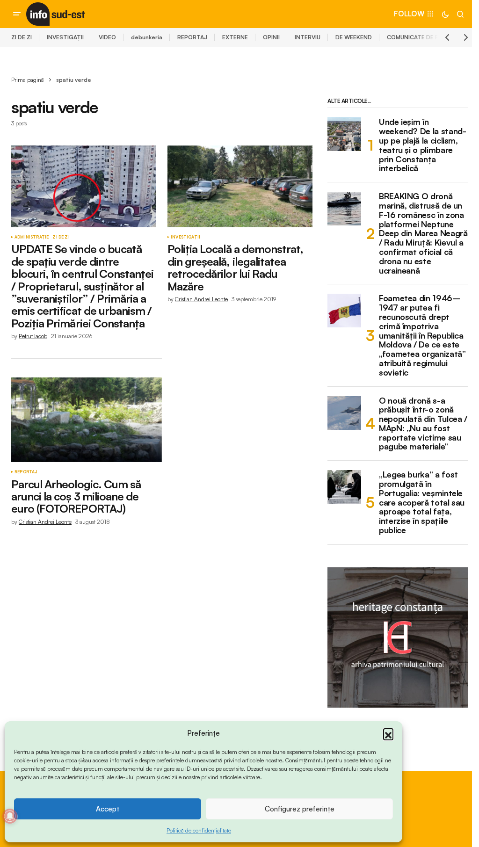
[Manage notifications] (9, 816)
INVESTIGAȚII (65, 37)
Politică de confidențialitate (199, 830)
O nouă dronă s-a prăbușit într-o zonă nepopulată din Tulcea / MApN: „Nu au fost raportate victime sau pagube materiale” (423, 424)
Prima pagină (27, 79)
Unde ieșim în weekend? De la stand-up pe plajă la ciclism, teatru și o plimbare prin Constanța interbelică (422, 145)
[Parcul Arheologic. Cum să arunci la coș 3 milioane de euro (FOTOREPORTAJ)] (86, 419)
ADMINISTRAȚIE (32, 237)
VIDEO (107, 37)
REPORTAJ (192, 37)
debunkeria (146, 37)
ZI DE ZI (21, 37)
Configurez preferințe (299, 808)
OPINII (271, 37)
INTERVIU (307, 37)
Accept (107, 808)
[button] (388, 733)
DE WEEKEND (353, 37)
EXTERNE (235, 37)
